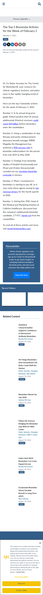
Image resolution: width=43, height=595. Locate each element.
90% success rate (22, 148)
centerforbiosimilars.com (19, 229)
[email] (20, 44)
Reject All (21, 583)
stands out (26, 216)
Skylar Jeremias (24, 371)
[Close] (40, 543)
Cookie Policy (20, 572)
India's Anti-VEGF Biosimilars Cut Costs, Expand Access (28, 461)
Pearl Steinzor (24, 499)
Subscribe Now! (21, 275)
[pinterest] (16, 44)
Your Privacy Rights (21, 577)
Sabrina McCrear (25, 400)
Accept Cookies (21, 590)
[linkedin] (12, 44)
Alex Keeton (31, 374)
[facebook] (5, 44)
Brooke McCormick (26, 339)
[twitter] (9, 44)
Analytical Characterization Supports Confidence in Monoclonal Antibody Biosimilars (28, 330)
